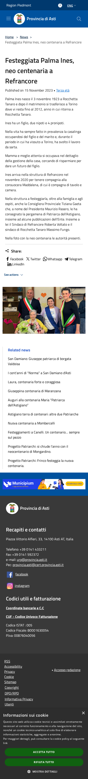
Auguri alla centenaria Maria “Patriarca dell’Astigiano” (36, 402)
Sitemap (10, 681)
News (24, 37)
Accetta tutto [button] (44, 752)
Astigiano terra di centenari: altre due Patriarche (43, 414)
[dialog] (44, 744)
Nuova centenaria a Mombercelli (31, 423)
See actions (11, 274)
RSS (7, 661)
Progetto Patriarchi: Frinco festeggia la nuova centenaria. (40, 463)
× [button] (83, 713)
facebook (21, 574)
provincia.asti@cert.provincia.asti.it (38, 564)
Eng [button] (70, 5)
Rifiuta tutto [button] (44, 762)
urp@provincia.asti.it (32, 559)
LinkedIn (18, 264)
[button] (44, 771)
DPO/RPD (12, 693)
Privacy (9, 671)
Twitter (35, 259)
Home (9, 37)
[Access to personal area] (60, 5)
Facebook (16, 259)
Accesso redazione (67, 669)
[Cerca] (79, 18)
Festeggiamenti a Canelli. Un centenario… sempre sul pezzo (44, 435)
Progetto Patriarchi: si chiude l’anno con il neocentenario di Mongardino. (38, 449)
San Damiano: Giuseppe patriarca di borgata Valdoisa (39, 361)
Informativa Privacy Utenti (19, 701)
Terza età (62, 90)
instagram (22, 585)
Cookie (9, 676)
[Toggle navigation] (8, 18)
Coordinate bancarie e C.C (25, 608)
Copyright (12, 687)
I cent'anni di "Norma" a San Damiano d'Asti (39, 372)
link (5, 743)
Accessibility (13, 666)
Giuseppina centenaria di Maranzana (34, 390)
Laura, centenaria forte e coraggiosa (34, 381)
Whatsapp (55, 259)
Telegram (75, 259)
